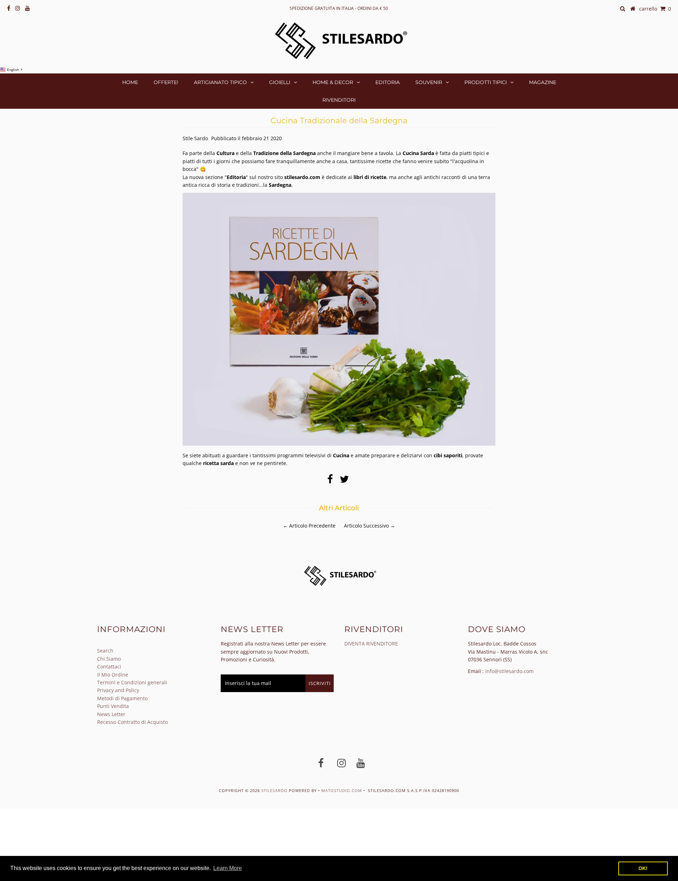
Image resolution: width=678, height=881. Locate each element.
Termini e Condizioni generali (132, 682)
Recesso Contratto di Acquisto (132, 722)
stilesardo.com (302, 177)
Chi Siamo (109, 658)
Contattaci (109, 666)
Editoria (387, 82)
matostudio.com (341, 790)
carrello (655, 8)
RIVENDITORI (339, 100)
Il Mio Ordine (112, 674)
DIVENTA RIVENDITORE (371, 643)
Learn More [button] (227, 868)
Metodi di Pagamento (122, 698)
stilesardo (275, 790)
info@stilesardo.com (509, 671)
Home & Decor (333, 82)
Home (130, 82)
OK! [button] (643, 868)
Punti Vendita (113, 706)
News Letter (111, 714)
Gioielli (279, 82)
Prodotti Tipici (485, 82)
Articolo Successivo (366, 525)
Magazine (542, 82)
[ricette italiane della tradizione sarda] (339, 443)
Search (105, 650)
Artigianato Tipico (220, 82)
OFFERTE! (166, 82)
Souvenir (428, 82)
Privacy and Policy (118, 690)
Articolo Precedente (312, 525)
